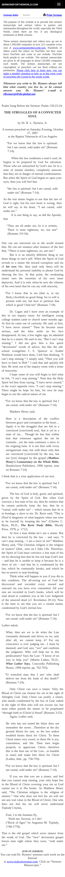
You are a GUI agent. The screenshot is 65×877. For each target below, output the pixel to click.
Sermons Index (10, 15)
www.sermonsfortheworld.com (29, 47)
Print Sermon (54, 15)
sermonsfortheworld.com (20, 4)
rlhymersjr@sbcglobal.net (19, 94)
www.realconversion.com (22, 861)
